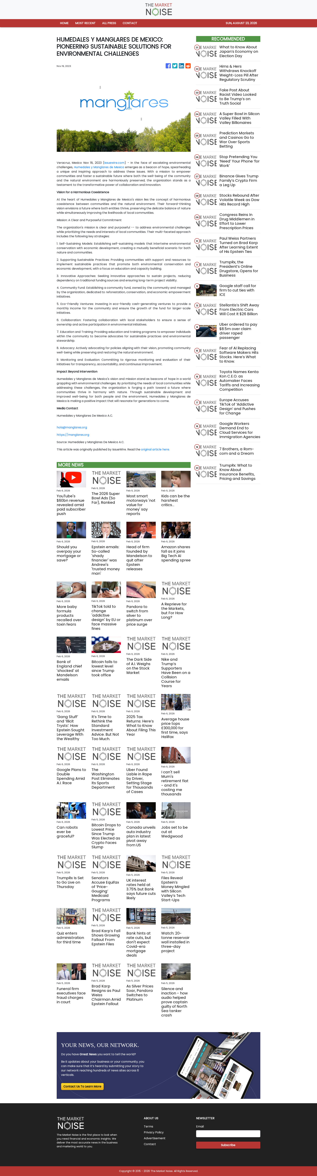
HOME (64, 23)
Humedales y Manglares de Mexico (99, 167)
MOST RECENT (85, 23)
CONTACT (130, 23)
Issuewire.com (114, 163)
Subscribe (228, 1145)
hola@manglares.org (72, 427)
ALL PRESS (109, 23)
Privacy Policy (154, 1132)
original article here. (155, 449)
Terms (148, 1126)
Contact (150, 1144)
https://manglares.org (73, 435)
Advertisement (154, 1138)
